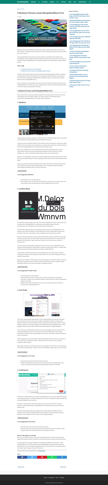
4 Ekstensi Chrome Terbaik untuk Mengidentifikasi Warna (35, 71)
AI (38, 2)
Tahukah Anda (82, 2)
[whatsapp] (52, 457)
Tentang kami (51, 477)
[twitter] (32, 457)
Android (52, 2)
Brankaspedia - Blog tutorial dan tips (56, 482)
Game (69, 2)
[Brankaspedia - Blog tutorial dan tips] (22, 2)
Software (44, 2)
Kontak (45, 477)
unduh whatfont (22, 171)
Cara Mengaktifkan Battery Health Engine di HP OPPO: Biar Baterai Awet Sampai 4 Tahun (79, 16)
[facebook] (22, 457)
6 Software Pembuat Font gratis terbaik (31, 69)
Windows (33, 2)
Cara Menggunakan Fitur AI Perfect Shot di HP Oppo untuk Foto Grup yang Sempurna (80, 32)
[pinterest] (42, 457)
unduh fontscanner (23, 418)
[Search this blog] (90, 2)
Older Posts (63, 467)
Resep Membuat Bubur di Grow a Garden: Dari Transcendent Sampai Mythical (79, 76)
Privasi (57, 477)
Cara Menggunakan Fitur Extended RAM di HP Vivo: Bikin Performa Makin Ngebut (80, 47)
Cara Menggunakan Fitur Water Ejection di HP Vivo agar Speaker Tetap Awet (80, 57)
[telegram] (62, 457)
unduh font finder (22, 352)
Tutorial (63, 2)
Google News (42, 450)
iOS (57, 2)
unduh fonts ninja (22, 267)
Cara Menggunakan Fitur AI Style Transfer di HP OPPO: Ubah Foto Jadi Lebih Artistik (79, 26)
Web (75, 2)
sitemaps (62, 477)
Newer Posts (21, 467)
